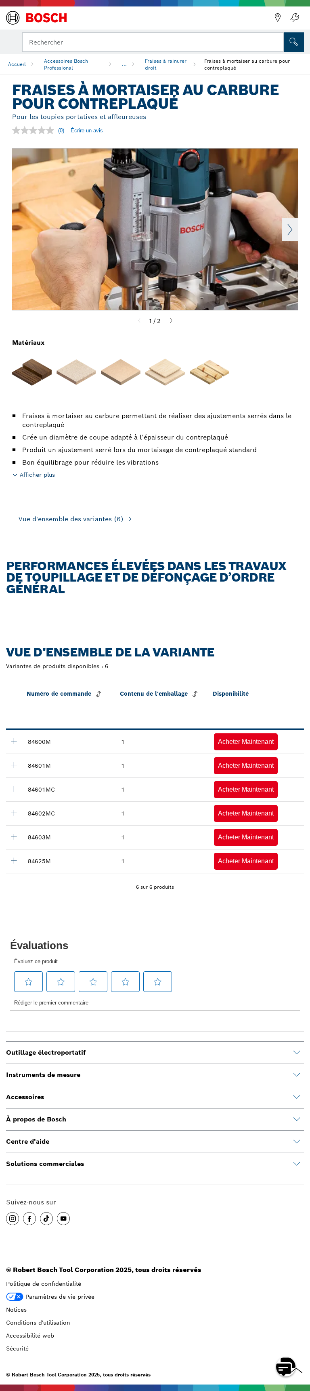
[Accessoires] (296, 1097)
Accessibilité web (30, 1335)
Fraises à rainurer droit (165, 64)
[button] (246, 741)
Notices (16, 1309)
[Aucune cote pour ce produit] (35, 130)
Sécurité (17, 1348)
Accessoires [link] (25, 1097)
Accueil (17, 64)
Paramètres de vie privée (59, 1296)
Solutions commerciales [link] (45, 1164)
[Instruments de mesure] (296, 1075)
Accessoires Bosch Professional (66, 64)
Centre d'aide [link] (27, 1141)
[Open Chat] (285, 1366)
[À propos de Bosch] (296, 1119)
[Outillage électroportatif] (296, 1052)
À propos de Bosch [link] (36, 1119)
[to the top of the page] (298, 1343)
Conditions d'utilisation (38, 1322)
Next (290, 229)
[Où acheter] (277, 18)
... (124, 64)
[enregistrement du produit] (294, 18)
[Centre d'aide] (296, 1141)
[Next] (171, 320)
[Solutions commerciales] (296, 1164)
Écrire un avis (87, 130)
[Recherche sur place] (294, 42)
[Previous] (139, 320)
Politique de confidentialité (43, 1283)
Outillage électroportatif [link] (46, 1052)
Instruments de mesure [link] (43, 1074)
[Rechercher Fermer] (276, 41)
